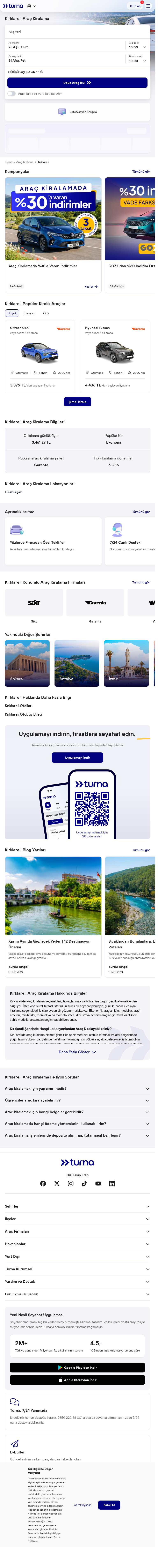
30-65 (30, 72)
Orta (46, 313)
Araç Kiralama (24, 162)
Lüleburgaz (13, 492)
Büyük (12, 313)
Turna (8, 162)
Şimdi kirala (77, 402)
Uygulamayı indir (77, 758)
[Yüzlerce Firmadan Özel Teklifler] (53, 541)
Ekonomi (30, 313)
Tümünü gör (141, 171)
